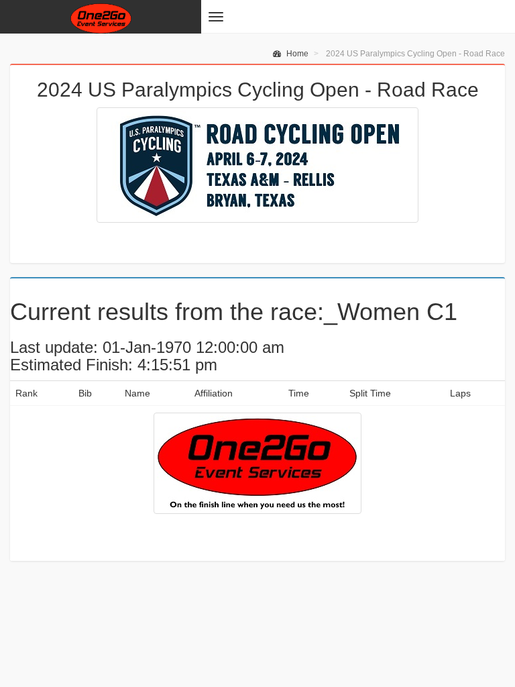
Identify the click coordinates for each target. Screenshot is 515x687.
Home (296, 53)
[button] (216, 16)
